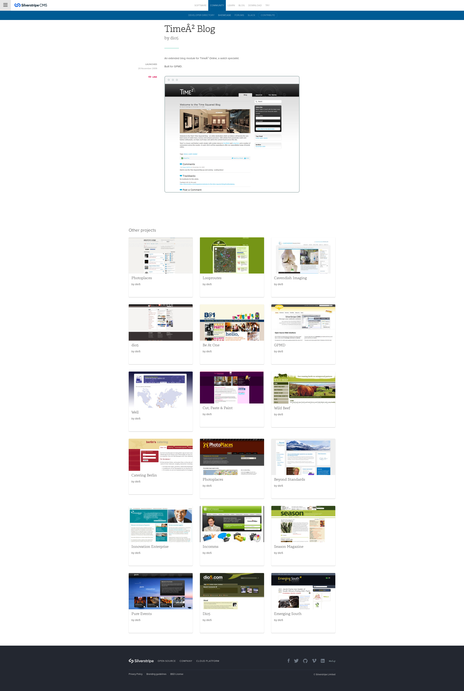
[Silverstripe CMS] (30, 6)
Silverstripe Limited (325, 674)
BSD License (176, 674)
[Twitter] (294, 661)
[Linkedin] (321, 661)
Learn (231, 5)
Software (200, 5)
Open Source (167, 661)
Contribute (268, 15)
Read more (161, 267)
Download (255, 5)
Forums (239, 15)
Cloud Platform (207, 661)
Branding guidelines (156, 674)
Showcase (224, 15)
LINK (154, 77)
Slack (251, 15)
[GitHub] (303, 661)
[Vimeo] (312, 661)
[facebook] (287, 661)
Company (186, 661)
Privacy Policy (135, 674)
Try (267, 5)
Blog (242, 5)
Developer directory (201, 15)
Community (217, 5)
